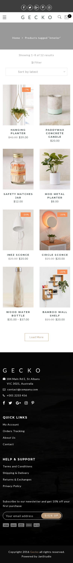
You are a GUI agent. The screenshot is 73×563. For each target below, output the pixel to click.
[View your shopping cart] (66, 17)
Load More (37, 337)
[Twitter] (11, 403)
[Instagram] (27, 403)
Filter (38, 62)
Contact (8, 444)
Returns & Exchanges (17, 479)
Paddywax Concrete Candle (55, 133)
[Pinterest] (33, 403)
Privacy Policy (12, 486)
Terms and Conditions (17, 466)
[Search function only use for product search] (59, 17)
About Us (9, 437)
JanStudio (44, 556)
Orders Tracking (14, 431)
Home (16, 37)
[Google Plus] (19, 403)
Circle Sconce (55, 254)
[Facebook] (4, 403)
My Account (11, 424)
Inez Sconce (18, 254)
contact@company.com (22, 389)
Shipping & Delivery (16, 472)
